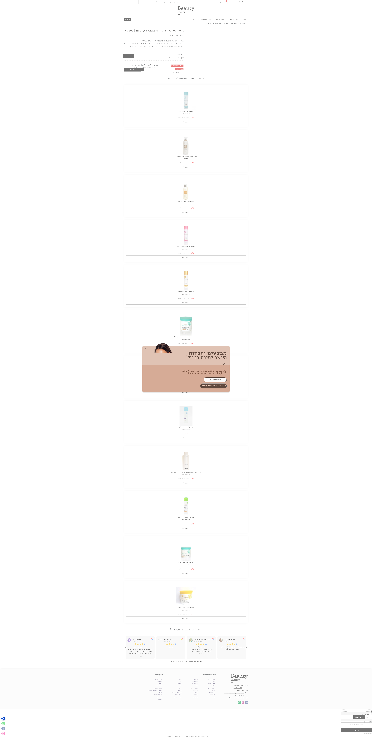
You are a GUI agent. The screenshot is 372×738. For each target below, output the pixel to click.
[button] (3, 718)
